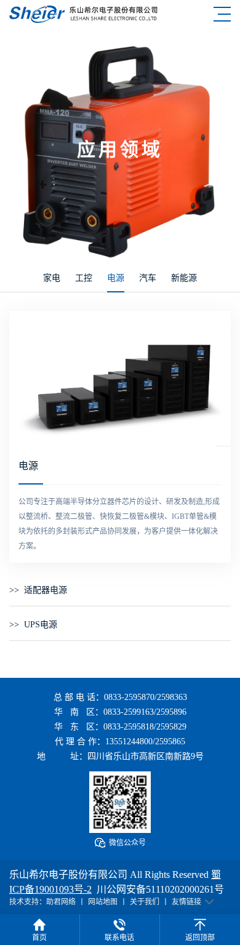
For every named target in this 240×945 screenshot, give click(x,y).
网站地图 (103, 902)
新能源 (184, 278)
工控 (83, 278)
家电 (51, 278)
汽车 (147, 278)
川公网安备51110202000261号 (160, 889)
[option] (120, 379)
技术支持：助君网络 (42, 902)
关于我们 (144, 902)
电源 (115, 278)
